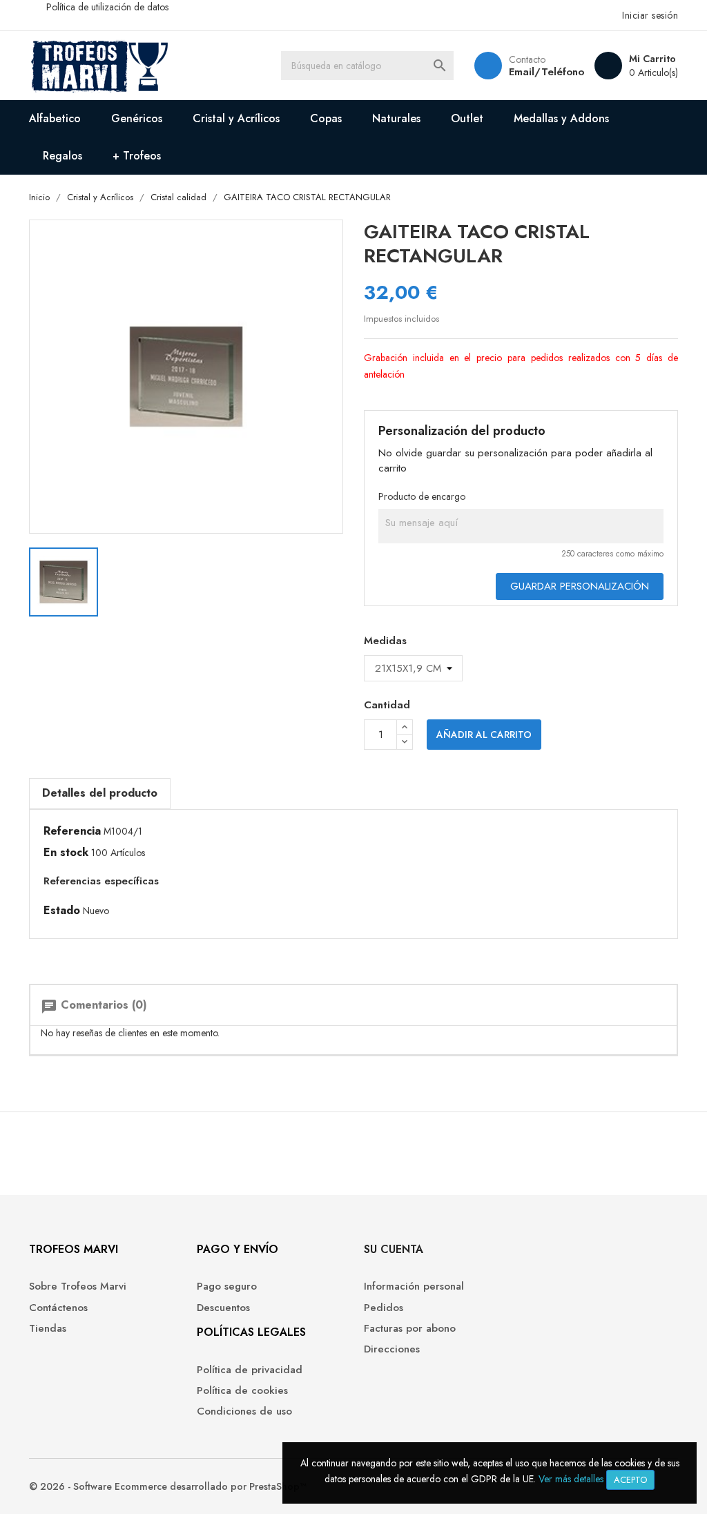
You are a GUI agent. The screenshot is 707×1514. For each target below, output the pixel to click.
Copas (326, 118)
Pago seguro (227, 1286)
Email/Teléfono (546, 72)
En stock (65, 852)
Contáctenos (58, 1308)
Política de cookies (242, 1391)
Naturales (396, 118)
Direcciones (392, 1349)
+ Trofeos (137, 156)
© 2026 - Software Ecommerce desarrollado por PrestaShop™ (168, 1486)
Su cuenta (393, 1249)
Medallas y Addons (561, 118)
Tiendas (47, 1328)
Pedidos (383, 1308)
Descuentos (223, 1308)
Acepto (630, 1479)
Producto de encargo (421, 496)
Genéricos (136, 118)
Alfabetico (55, 118)
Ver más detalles (571, 1479)
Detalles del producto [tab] (99, 793)
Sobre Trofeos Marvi (77, 1286)
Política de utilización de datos (107, 7)
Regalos (62, 156)
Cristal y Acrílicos (236, 118)
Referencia (72, 831)
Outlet (467, 118)
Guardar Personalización (579, 586)
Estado (61, 910)
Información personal (414, 1286)
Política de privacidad (249, 1370)
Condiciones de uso (244, 1411)
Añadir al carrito (484, 734)
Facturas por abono (410, 1328)
